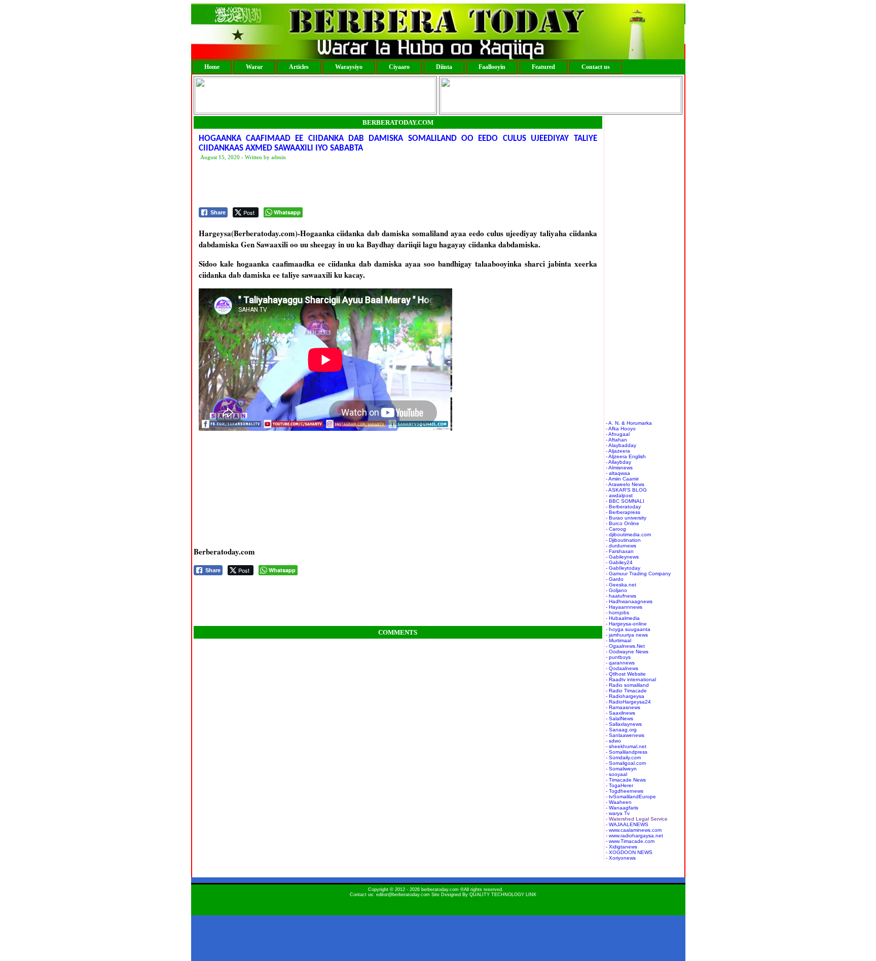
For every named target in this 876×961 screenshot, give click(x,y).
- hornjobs (617, 612)
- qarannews (620, 663)
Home (212, 66)
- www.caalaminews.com (634, 830)
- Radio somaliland (627, 685)
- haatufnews (621, 596)
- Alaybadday (621, 445)
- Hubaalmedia (623, 618)
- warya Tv (618, 813)
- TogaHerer (619, 785)
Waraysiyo (348, 66)
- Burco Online (622, 523)
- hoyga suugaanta (628, 629)
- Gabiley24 (619, 562)
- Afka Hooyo (621, 428)
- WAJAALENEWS (627, 824)
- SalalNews (619, 718)
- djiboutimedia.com (628, 534)
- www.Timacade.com (630, 841)
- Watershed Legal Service (637, 819)
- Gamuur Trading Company (638, 573)
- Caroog (616, 529)
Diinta (444, 66)
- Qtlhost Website (626, 674)
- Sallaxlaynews (624, 724)
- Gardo (615, 579)
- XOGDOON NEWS (629, 852)
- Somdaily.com (623, 757)
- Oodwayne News (627, 651)
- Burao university (626, 518)
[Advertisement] (383, 184)
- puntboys (618, 657)
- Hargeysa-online (626, 623)
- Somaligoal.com (626, 763)
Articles (299, 66)
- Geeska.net (621, 584)
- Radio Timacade (626, 690)
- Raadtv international (631, 679)
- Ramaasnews (623, 707)
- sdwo (613, 741)
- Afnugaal (618, 434)
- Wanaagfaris (622, 807)
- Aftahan (616, 439)
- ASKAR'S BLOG (626, 490)
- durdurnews (621, 545)
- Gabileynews (622, 557)
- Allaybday (618, 462)
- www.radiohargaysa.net (634, 835)
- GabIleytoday (623, 568)
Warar (254, 66)
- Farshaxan (620, 551)
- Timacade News (626, 780)
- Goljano (616, 590)
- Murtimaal (618, 640)
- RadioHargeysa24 (628, 702)
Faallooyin (492, 66)
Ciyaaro (399, 66)
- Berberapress (623, 512)
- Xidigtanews (621, 846)
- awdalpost (619, 495)
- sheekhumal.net (626, 746)
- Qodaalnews (622, 668)
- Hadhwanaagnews (629, 601)
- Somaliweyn (621, 768)
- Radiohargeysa (625, 696)
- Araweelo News (625, 484)
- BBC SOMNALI (625, 501)
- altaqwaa (618, 473)
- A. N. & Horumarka (629, 423)
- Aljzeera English (626, 456)
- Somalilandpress (626, 752)
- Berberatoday (623, 506)
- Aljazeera (618, 451)
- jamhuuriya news (627, 635)
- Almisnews (619, 467)
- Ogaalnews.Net (625, 646)
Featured (543, 66)
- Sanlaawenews (625, 735)
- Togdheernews (624, 791)
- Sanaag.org (621, 729)
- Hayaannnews (624, 607)
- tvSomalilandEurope (631, 796)
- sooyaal (616, 774)
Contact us (595, 66)
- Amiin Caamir (622, 479)
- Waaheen (619, 802)
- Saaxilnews (620, 713)
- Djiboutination (623, 540)
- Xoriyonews (621, 858)
